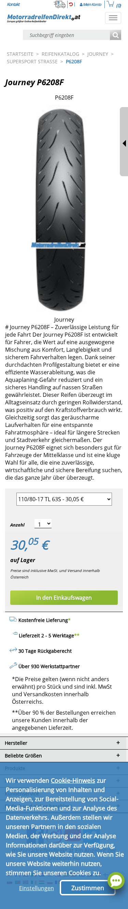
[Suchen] (115, 35)
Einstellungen (36, 888)
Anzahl (17, 525)
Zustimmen (87, 888)
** (77, 635)
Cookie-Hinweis (73, 780)
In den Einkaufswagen (64, 597)
